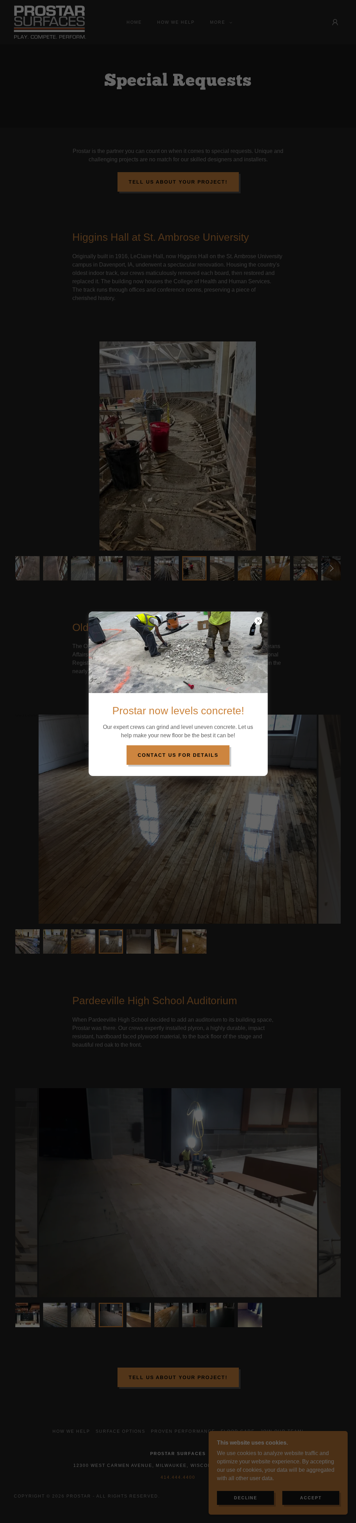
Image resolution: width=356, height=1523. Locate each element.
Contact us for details (178, 755)
